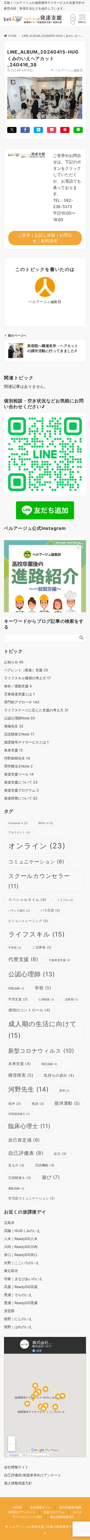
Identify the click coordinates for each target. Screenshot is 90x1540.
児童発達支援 (59, 960)
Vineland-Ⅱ (18, 823)
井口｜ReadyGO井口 (21, 1255)
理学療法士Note (18, 766)
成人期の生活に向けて (42, 1029)
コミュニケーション (36, 861)
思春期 (71, 999)
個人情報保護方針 (62, 1517)
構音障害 (20, 1075)
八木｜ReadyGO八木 (21, 1239)
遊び (51, 1177)
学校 (43, 987)
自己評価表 (25, 1153)
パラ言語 (50, 910)
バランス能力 (19, 910)
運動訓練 (16, 1188)
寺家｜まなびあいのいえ (23, 1279)
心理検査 (46, 999)
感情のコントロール (29, 1010)
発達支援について (21, 782)
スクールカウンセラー (39, 881)
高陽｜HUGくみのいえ (22, 1230)
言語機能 (44, 1165)
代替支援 (23, 959)
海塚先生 (14, 726)
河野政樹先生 (17, 758)
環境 (64, 1090)
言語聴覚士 (19, 1178)
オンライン (37, 845)
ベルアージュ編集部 (69, 70)
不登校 (15, 947)
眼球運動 (67, 1103)
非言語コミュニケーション (31, 1198)
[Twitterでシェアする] (11, 130)
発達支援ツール (19, 774)
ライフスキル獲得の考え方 (27, 678)
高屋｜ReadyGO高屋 (21, 1287)
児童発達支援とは (19, 694)
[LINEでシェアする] (78, 130)
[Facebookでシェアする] (25, 130)
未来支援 (13, 750)
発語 (38, 1104)
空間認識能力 (19, 1114)
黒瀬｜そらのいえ (18, 1295)
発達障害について (21, 798)
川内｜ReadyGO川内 (21, 1247)
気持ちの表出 (59, 1075)
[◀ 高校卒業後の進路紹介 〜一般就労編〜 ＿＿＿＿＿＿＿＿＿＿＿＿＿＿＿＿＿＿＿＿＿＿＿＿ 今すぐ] (45, 581)
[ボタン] (73, 19)
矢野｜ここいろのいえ (21, 1263)
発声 (14, 1104)
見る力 (16, 1165)
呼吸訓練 (16, 988)
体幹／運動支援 (18, 686)
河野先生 (28, 1089)
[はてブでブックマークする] (38, 130)
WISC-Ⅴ (45, 823)
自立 (60, 1154)
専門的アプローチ (21, 702)
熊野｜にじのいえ (18, 1319)
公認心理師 (31, 974)
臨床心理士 (29, 1126)
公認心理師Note (19, 718)
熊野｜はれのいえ (18, 1327)
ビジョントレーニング (28, 921)
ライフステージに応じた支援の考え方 (36, 710)
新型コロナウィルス (41, 1050)
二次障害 (42, 947)
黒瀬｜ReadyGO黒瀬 (21, 1303)
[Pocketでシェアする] (51, 130)
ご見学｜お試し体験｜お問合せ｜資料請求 (45, 238)
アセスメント (19, 832)
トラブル (65, 900)
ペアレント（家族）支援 (26, 670)
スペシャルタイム (27, 899)
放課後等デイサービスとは (26, 742)
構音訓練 (50, 1064)
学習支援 (18, 999)
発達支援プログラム (21, 790)
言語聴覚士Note (19, 734)
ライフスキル (36, 934)
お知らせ (14, 662)
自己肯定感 (24, 1140)
